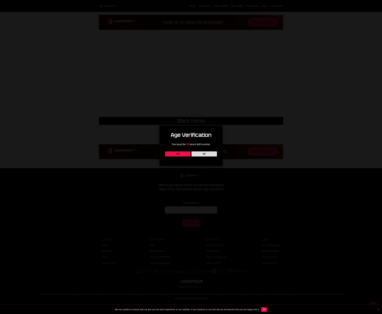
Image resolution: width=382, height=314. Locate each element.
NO (204, 154)
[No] (378, 309)
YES (178, 154)
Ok (264, 309)
